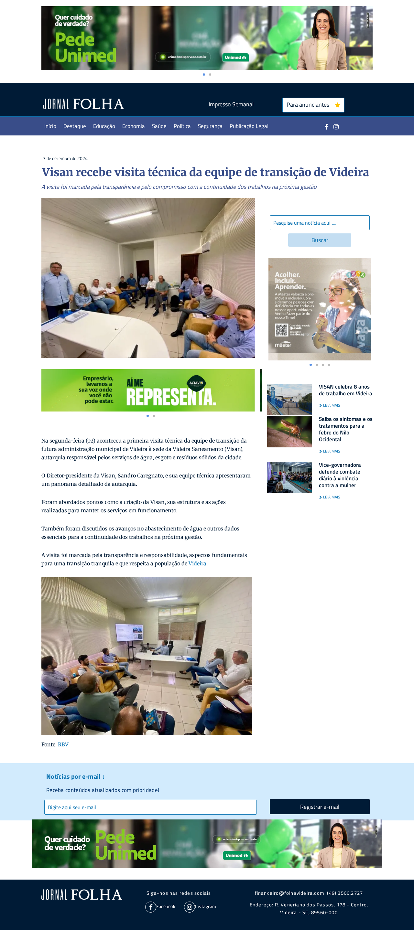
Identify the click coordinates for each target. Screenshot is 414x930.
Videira (197, 563)
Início (50, 126)
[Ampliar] (241, 586)
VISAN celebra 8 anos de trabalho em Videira (345, 390)
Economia (133, 126)
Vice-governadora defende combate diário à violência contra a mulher (340, 475)
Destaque (74, 126)
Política (182, 126)
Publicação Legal (249, 126)
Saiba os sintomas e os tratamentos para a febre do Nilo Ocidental (346, 429)
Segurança (210, 126)
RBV (63, 744)
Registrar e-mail (319, 806)
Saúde (159, 126)
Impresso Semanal (231, 104)
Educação (104, 126)
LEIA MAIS (331, 405)
